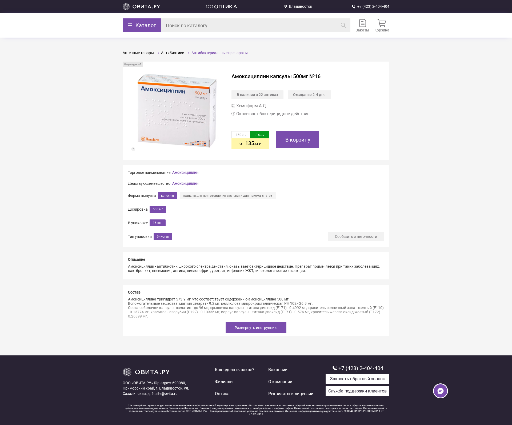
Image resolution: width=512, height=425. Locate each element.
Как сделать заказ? (234, 369)
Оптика (222, 393)
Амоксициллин (185, 172)
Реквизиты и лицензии (290, 393)
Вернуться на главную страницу (141, 6)
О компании (280, 381)
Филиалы (224, 381)
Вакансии (277, 369)
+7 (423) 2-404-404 (373, 6)
